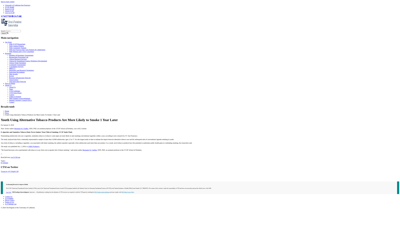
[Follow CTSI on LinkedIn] (2, 29)
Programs (8, 53)
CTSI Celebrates (14, 91)
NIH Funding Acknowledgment (19, 98)
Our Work (8, 42)
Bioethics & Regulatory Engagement (21, 55)
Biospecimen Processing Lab (18, 57)
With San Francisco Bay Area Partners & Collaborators (27, 50)
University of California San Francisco (17, 5)
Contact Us (8, 197)
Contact (11, 102)
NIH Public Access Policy (127, 192)
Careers (11, 95)
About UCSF (9, 11)
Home (7, 111)
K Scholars (4, 163)
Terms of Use (9, 202)
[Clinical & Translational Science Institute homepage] (11, 27)
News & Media (10, 83)
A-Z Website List (10, 204)
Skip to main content (7, 2)
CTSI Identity (5, 179)
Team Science (13, 80)
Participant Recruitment (17, 72)
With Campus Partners (16, 46)
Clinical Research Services (18, 59)
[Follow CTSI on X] (1, 29)
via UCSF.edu (15, 157)
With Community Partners (17, 48)
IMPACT (12, 68)
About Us (8, 85)
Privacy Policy (10, 200)
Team (11, 89)
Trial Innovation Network (17, 81)
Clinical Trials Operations (17, 63)
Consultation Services (16, 67)
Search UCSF (9, 9)
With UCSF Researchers (17, 44)
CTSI (8, 192)
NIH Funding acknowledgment (102, 192)
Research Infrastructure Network (20, 78)
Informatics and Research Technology (21, 70)
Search (3, 31)
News (7, 113)
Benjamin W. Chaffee (21, 128)
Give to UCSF (10, 13)
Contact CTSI (5, 175)
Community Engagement (17, 65)
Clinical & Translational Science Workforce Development (28, 61)
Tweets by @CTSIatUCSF (10, 171)
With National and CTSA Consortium (21, 51)
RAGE (11, 76)
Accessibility (9, 198)
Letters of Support (15, 97)
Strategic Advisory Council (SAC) (20, 100)
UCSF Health (9, 7)
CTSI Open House (15, 93)
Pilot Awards (13, 74)
